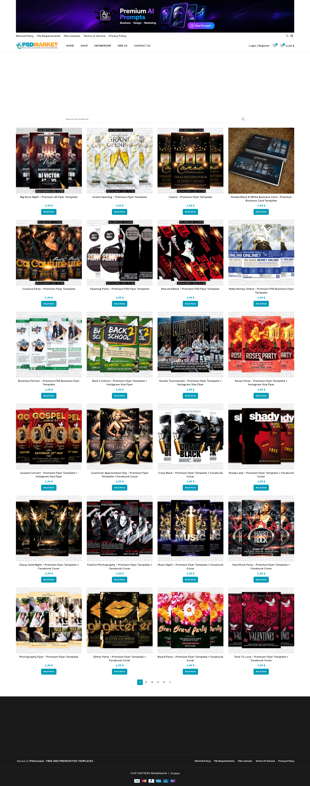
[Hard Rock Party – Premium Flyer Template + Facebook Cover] (261, 528)
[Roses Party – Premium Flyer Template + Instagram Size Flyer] (261, 345)
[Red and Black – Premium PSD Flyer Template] (190, 253)
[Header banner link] (155, 16)
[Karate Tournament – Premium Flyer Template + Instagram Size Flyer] (190, 345)
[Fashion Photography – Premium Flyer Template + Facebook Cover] (120, 528)
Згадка (175, 773)
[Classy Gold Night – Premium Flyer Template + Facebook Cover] (49, 528)
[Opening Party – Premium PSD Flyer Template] (120, 253)
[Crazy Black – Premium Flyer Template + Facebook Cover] (190, 437)
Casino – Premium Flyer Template (190, 197)
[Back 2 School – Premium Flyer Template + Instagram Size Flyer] (120, 345)
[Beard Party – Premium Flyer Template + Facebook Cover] (190, 620)
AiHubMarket (159, 773)
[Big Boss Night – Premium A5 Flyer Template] (49, 161)
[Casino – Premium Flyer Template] (190, 161)
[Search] (243, 119)
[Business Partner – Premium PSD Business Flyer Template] (49, 345)
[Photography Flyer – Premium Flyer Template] (49, 620)
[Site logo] (37, 45)
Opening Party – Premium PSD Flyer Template (119, 288)
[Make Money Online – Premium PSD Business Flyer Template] (261, 253)
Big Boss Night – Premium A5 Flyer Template (48, 197)
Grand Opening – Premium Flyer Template (119, 197)
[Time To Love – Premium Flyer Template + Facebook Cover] (261, 620)
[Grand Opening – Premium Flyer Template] (120, 161)
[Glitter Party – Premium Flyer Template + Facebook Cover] (120, 620)
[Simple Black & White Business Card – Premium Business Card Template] (261, 161)
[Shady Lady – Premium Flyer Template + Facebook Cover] (261, 437)
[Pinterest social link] (291, 35)
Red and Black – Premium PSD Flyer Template (190, 288)
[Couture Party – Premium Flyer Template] (49, 253)
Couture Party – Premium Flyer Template (48, 288)
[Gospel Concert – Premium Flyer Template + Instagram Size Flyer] (49, 437)
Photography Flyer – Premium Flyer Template (48, 656)
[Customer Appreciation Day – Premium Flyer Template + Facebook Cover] (120, 437)
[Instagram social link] (287, 35)
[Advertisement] (155, 81)
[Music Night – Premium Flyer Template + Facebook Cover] (190, 528)
